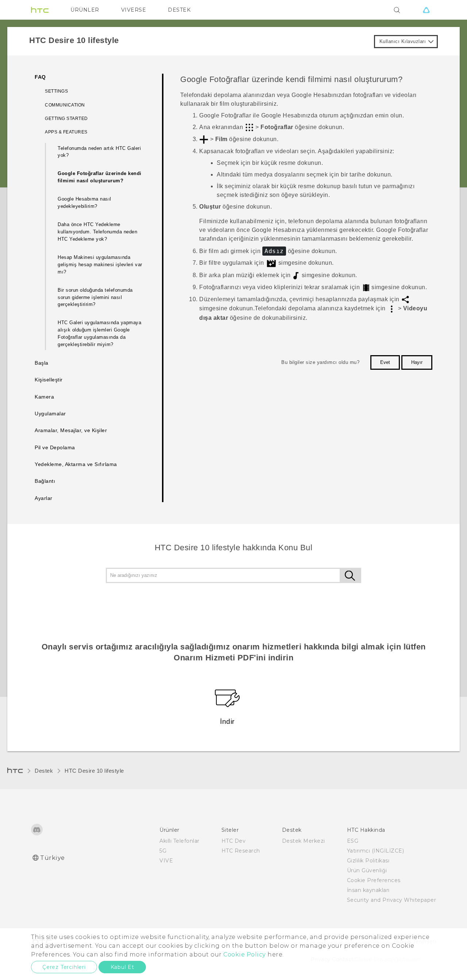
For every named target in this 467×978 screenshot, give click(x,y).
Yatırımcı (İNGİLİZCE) (375, 850)
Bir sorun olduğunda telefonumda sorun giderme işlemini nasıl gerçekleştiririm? (95, 297)
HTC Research (240, 850)
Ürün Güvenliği (367, 870)
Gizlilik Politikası (368, 860)
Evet (385, 362)
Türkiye (52, 857)
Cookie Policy (244, 954)
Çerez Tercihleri (64, 967)
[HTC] (40, 9)
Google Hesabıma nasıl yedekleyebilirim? (84, 202)
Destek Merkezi (303, 841)
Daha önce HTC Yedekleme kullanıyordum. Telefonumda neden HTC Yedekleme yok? (97, 232)
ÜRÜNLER (84, 10)
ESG (353, 841)
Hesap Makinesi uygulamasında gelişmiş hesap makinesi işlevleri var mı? (100, 265)
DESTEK (179, 10)
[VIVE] (426, 10)
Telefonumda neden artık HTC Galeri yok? (99, 151)
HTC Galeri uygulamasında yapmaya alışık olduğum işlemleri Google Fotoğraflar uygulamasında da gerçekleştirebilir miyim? (99, 333)
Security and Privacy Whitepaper (391, 900)
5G (162, 850)
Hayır (416, 362)
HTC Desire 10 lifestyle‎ (94, 771)
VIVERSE (133, 10)
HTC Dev (233, 841)
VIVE (166, 860)
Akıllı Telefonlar (179, 841)
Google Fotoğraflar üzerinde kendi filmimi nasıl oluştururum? (100, 177)
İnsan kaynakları (368, 890)
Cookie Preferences (374, 880)
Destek (44, 771)
